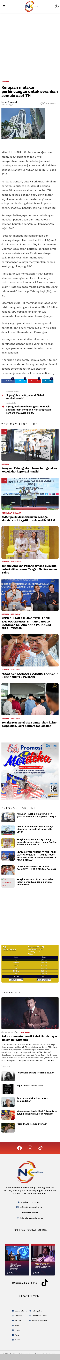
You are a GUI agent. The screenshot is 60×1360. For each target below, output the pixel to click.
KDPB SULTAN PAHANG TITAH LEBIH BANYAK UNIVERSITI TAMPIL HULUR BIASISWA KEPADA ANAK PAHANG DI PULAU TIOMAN (26, 623)
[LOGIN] (57, 6)
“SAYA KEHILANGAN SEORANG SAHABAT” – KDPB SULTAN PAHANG (30, 675)
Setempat (6, 513)
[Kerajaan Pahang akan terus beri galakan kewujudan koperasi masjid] (30, 445)
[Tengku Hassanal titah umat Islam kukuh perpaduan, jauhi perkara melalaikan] (30, 699)
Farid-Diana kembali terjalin (32, 1124)
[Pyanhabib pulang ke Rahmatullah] (8, 1076)
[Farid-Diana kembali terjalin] (8, 1128)
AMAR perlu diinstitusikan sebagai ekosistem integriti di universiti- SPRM (28, 518)
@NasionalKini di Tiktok (25, 1283)
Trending (4, 431)
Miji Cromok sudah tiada (30, 1085)
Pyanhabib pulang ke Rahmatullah (35, 1072)
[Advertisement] (30, 44)
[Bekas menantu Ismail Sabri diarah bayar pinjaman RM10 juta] (30, 1013)
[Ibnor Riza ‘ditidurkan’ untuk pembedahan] (8, 1102)
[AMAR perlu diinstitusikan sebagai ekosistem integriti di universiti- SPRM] (30, 494)
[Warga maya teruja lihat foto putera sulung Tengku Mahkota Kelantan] (8, 1115)
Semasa (5, 464)
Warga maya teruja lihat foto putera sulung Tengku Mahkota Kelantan (37, 1112)
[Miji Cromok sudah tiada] (8, 1089)
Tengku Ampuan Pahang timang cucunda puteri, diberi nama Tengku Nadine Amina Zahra (29, 569)
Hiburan (25, 1032)
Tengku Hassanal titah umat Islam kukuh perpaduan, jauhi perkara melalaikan (29, 724)
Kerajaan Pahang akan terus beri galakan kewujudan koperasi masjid (29, 469)
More (51, 1060)
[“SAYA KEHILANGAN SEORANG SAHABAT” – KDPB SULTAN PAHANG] (30, 650)
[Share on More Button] (30, 1357)
